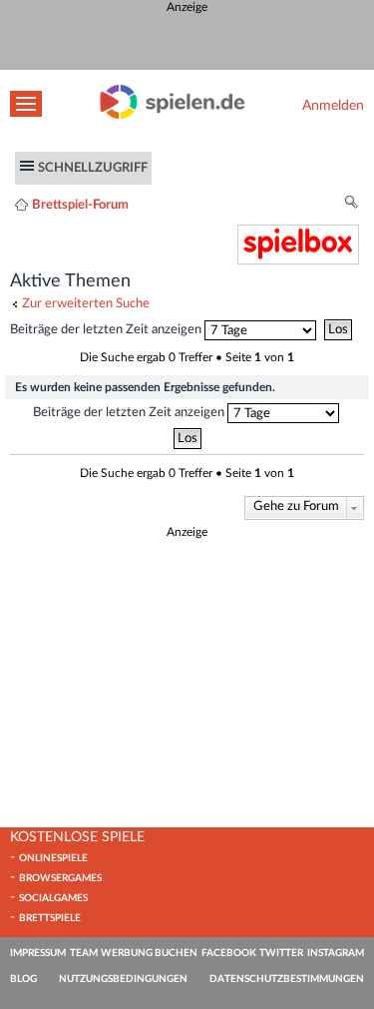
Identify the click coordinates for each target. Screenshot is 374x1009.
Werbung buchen (149, 953)
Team (84, 953)
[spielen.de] (172, 115)
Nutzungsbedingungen (123, 979)
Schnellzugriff (93, 168)
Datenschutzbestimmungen (286, 979)
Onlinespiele (53, 858)
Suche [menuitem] (352, 205)
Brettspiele (50, 918)
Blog (23, 979)
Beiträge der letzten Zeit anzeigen (107, 329)
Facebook (228, 953)
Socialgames (53, 898)
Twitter (281, 953)
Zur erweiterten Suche (86, 303)
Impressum (38, 953)
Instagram (335, 953)
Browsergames (60, 878)
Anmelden (333, 105)
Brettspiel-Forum (80, 205)
